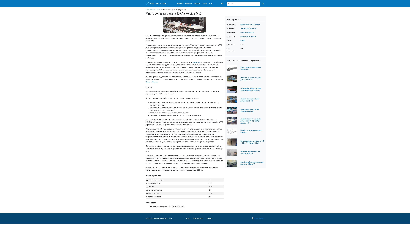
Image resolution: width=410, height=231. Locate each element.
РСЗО (211, 4)
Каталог (180, 4)
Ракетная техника (158, 3)
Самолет (257, 24)
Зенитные (243, 28)
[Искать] (262, 4)
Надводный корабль (247, 24)
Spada (148, 82)
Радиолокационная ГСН (248, 37)
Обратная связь (198, 218)
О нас (188, 218)
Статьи (204, 4)
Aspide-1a (196, 62)
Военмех (209, 218)
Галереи (196, 4)
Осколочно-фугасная (247, 32)
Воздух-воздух (252, 28)
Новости (188, 4)
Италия (242, 40)
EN (222, 4)
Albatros (155, 82)
